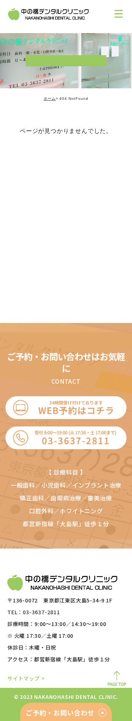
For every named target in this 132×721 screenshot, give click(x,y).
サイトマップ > (26, 678)
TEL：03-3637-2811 (33, 612)
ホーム (50, 98)
